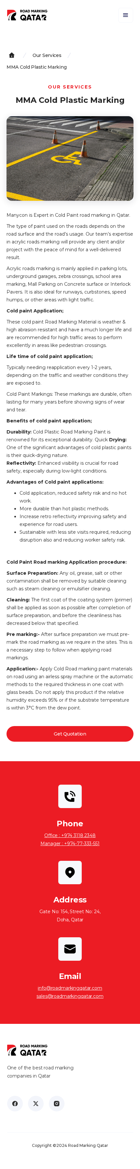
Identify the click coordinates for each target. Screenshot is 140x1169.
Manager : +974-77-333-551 (70, 843)
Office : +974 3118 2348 (70, 835)
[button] (125, 15)
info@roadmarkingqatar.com (70, 988)
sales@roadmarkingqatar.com (69, 996)
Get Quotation (70, 734)
